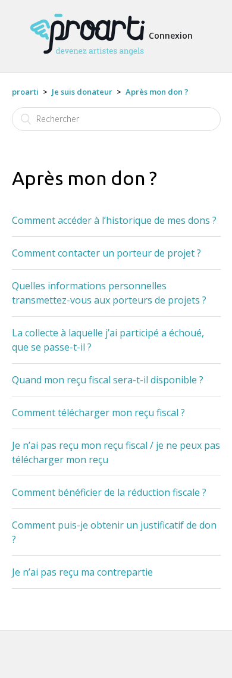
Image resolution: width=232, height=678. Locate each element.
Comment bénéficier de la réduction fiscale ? (109, 492)
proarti (25, 91)
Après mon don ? (157, 91)
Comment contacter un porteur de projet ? (106, 253)
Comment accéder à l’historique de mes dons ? (114, 220)
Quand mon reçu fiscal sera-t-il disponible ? (107, 379)
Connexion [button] (171, 35)
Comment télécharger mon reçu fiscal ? (98, 412)
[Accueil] (87, 61)
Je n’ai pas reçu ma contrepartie (82, 572)
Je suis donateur (82, 91)
